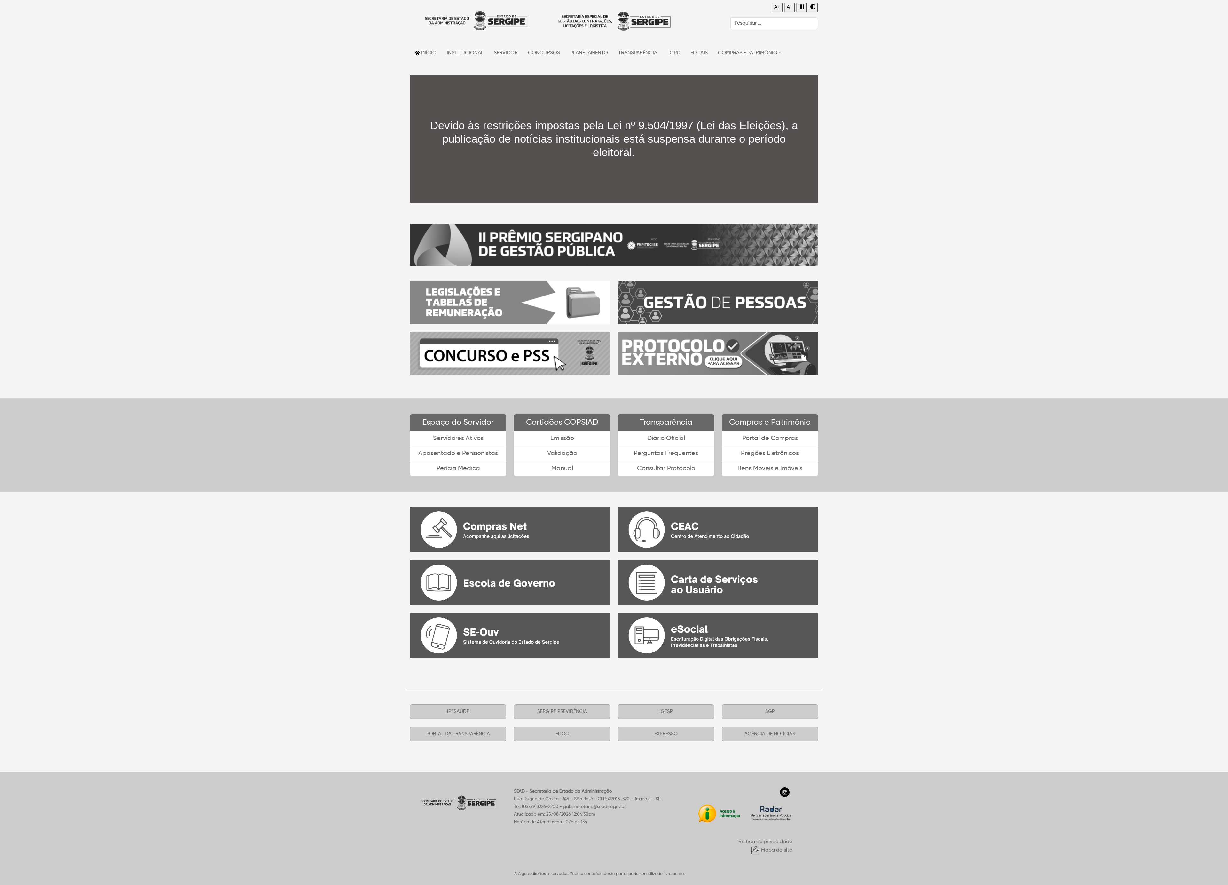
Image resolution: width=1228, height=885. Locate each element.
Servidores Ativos (458, 438)
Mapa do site (776, 850)
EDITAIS (699, 53)
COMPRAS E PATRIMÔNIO (747, 53)
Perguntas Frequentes (666, 453)
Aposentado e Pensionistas (458, 453)
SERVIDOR (506, 53)
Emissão (562, 438)
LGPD (673, 53)
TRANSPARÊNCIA (637, 53)
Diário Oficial (666, 438)
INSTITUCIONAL (465, 53)
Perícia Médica (458, 468)
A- (789, 7)
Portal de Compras (770, 438)
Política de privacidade (764, 841)
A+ (777, 7)
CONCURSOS (544, 53)
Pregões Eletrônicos (770, 453)
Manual (562, 468)
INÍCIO (428, 53)
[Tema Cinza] (801, 7)
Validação (562, 453)
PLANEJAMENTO (589, 53)
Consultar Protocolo (666, 468)
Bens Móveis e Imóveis (769, 468)
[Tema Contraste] (813, 7)
